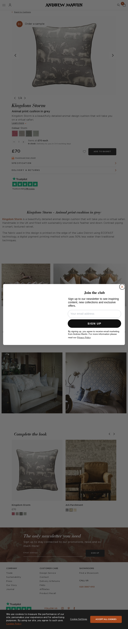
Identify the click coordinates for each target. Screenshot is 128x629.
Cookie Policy (13, 624)
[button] (78, 619)
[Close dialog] (122, 287)
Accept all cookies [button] (106, 619)
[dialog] (64, 619)
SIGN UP (94, 323)
